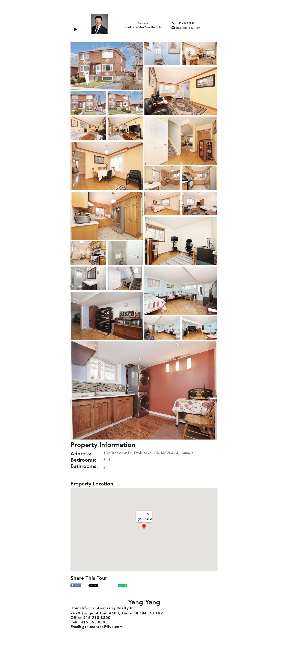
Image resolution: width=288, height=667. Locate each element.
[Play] (75, 29)
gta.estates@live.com (188, 27)
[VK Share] (108, 585)
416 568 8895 (186, 23)
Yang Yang (143, 23)
